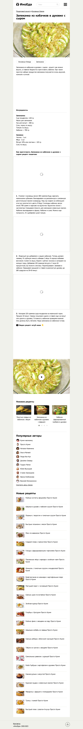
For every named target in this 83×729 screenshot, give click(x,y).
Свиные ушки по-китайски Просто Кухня (41, 595)
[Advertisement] (41, 92)
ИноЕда (26, 4)
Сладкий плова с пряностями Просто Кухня (42, 542)
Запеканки (40, 62)
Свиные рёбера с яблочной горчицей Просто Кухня (45, 639)
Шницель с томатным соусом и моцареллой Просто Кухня (45, 569)
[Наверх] (67, 724)
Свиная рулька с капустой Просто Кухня (40, 674)
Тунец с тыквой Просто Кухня (37, 701)
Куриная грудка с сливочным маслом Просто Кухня (44, 683)
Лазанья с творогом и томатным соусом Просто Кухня (46, 515)
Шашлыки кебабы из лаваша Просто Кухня (41, 630)
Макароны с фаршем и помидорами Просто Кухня (44, 692)
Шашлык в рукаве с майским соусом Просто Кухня (44, 507)
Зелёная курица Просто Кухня (37, 604)
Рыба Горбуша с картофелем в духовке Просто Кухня (45, 665)
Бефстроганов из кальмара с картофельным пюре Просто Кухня (44, 578)
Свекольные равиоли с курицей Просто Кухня (43, 656)
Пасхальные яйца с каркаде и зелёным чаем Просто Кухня (45, 561)
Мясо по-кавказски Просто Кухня (38, 533)
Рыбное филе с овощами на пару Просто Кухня (43, 621)
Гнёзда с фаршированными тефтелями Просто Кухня (45, 551)
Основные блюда (24, 62)
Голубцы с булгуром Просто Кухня (38, 612)
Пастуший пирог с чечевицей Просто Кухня (42, 586)
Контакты (16, 724)
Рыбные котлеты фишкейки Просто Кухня (41, 498)
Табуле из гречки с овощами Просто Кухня (42, 648)
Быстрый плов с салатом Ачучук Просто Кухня (43, 709)
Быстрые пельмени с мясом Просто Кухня (41, 524)
